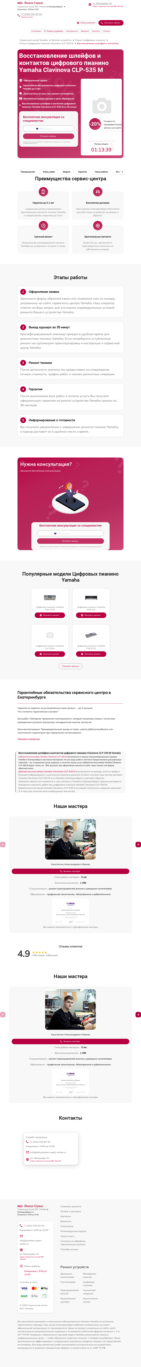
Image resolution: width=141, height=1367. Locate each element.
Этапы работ (49, 172)
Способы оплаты (69, 1249)
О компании (36, 31)
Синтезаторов (67, 1282)
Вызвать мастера (71, 871)
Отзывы (106, 31)
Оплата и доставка (70, 1211)
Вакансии (85, 31)
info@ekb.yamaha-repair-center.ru (48, 1152)
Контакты (96, 31)
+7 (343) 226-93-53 (31, 14)
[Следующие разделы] (122, 171)
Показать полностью (28, 738)
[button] (138, 844)
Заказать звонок (112, 22)
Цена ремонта (72, 31)
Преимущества (28, 172)
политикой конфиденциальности (90, 547)
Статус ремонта (87, 22)
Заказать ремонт (51, 615)
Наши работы (101, 172)
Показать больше (70, 666)
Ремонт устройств (55, 31)
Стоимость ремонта (70, 1206)
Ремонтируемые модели (73, 1231)
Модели (66, 172)
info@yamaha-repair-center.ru (31, 1242)
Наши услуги (67, 1236)
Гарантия (82, 172)
